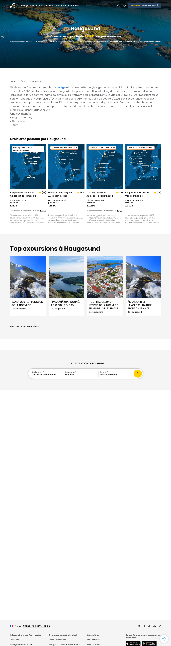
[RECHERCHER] (119, 6)
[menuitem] (45, 374)
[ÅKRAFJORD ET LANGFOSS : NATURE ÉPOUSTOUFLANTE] (143, 286)
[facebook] (144, 626)
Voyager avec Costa (31, 5)
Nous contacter (94, 639)
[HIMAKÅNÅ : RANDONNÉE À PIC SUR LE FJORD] (66, 286)
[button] (124, 5)
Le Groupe (14, 639)
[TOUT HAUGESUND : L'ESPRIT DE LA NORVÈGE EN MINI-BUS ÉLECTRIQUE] (105, 286)
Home (12, 81)
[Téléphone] (113, 6)
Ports (23, 81)
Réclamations (93, 644)
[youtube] (154, 626)
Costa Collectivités (57, 639)
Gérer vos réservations (66, 5)
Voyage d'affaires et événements (64, 644)
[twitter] (139, 626)
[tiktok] (149, 626)
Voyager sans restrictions (22, 644)
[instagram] (160, 626)
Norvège (60, 87)
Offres (48, 5)
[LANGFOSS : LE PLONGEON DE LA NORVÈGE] (28, 286)
